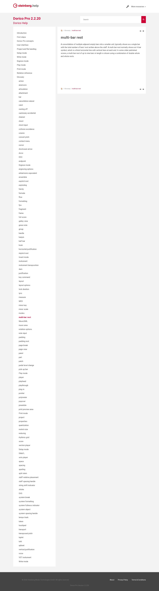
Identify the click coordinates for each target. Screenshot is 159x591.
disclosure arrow (25, 149)
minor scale (23, 309)
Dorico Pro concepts (25, 41)
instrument (23, 261)
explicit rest (23, 181)
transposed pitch (25, 533)
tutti (20, 541)
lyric (20, 293)
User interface (22, 45)
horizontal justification (28, 249)
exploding (23, 185)
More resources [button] (138, 6)
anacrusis (23, 85)
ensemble (23, 177)
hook (21, 245)
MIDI (21, 301)
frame (21, 213)
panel (21, 353)
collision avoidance (26, 129)
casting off (23, 109)
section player (24, 445)
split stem (23, 473)
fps (20, 205)
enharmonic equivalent (28, 173)
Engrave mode (23, 61)
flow (20, 197)
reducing (22, 433)
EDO (20, 157)
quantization (24, 425)
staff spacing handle (27, 481)
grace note (23, 225)
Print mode (21, 69)
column (22, 133)
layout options (24, 285)
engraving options (26, 169)
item (20, 269)
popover (22, 401)
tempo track (23, 517)
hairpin (21, 237)
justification (23, 273)
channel (22, 117)
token (21, 521)
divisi (21, 153)
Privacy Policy (123, 580)
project (21, 417)
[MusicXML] (143, 31)
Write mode (21, 57)
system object (24, 509)
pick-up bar (23, 369)
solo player (23, 457)
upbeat (21, 545)
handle (21, 233)
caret (21, 105)
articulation (23, 89)
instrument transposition (29, 265)
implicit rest (23, 253)
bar (20, 97)
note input (23, 333)
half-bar (22, 241)
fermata (22, 193)
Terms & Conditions (139, 580)
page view (23, 349)
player (21, 377)
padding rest (24, 341)
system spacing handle (28, 513)
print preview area (26, 409)
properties (23, 421)
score (21, 441)
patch (21, 361)
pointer (21, 393)
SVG (20, 493)
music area (23, 325)
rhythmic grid (24, 437)
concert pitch (24, 137)
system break (24, 497)
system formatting (26, 501)
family (21, 189)
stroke (21, 489)
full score (22, 217)
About (112, 580)
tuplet (21, 537)
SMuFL (22, 453)
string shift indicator (27, 485)
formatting (23, 201)
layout (21, 281)
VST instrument (25, 557)
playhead (22, 381)
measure (22, 297)
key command (24, 277)
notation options (25, 329)
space (21, 461)
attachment (23, 93)
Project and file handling (26, 49)
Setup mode (22, 53)
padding (22, 337)
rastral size (23, 429)
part (20, 357)
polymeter (23, 397)
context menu (24, 141)
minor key (23, 305)
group (21, 229)
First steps (21, 37)
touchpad (22, 525)
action (21, 81)
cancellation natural (26, 101)
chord (21, 121)
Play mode (21, 65)
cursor (21, 145)
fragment (22, 209)
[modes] (140, 31)
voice (21, 553)
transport (22, 529)
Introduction (22, 33)
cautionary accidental (27, 113)
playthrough (23, 385)
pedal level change (26, 365)
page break (23, 345)
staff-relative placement (28, 477)
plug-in (21, 389)
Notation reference (24, 73)
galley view (23, 221)
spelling (22, 469)
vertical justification (26, 549)
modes (21, 313)
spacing (22, 465)
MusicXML (23, 321)
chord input (23, 125)
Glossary (67, 30)
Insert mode (24, 257)
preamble (22, 405)
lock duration (24, 289)
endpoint (22, 161)
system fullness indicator (29, 505)
